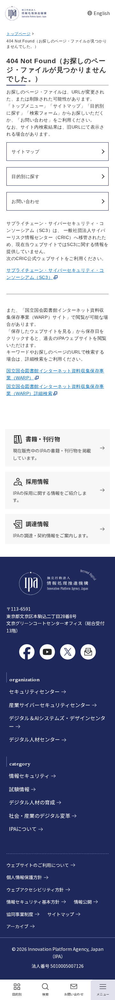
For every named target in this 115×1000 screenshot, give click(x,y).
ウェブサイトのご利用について (37, 865)
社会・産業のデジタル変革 (39, 815)
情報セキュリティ (29, 776)
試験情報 (19, 789)
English (98, 13)
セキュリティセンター (34, 691)
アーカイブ (17, 926)
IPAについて (23, 828)
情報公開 (83, 902)
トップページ (18, 34)
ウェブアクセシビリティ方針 (35, 889)
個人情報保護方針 (24, 877)
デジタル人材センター (34, 739)
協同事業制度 (19, 914)
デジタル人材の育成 (32, 802)
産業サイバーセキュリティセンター (49, 705)
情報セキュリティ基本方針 (33, 902)
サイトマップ (60, 914)
